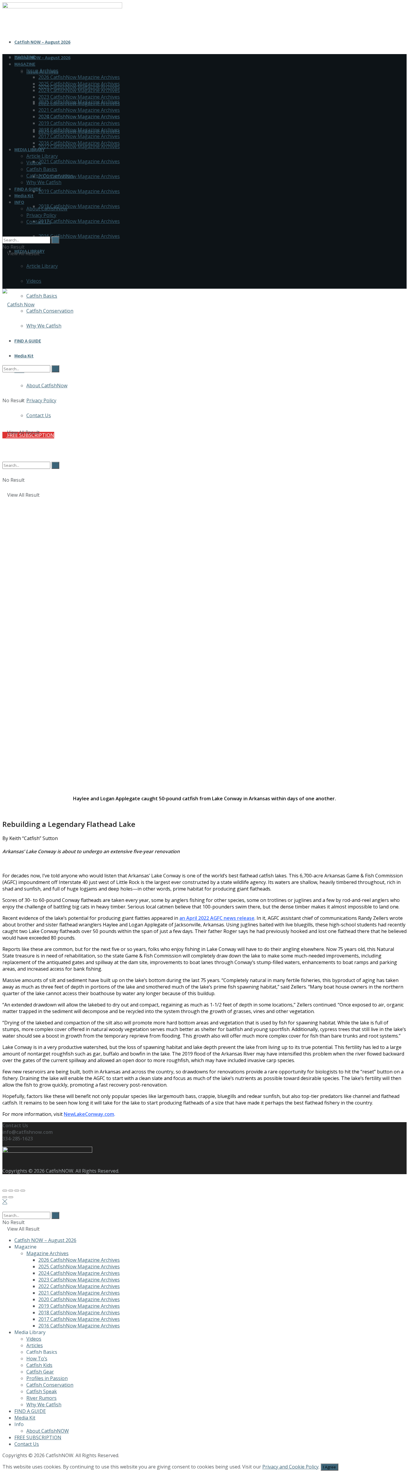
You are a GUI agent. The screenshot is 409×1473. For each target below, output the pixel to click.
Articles (34, 1345)
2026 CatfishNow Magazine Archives (79, 77)
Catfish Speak (41, 1391)
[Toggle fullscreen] (16, 1190)
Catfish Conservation (49, 311)
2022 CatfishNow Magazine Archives (79, 146)
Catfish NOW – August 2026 (42, 42)
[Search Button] (4, 233)
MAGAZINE (24, 64)
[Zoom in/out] (22, 1190)
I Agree (329, 1467)
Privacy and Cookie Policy (290, 1466)
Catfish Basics (41, 296)
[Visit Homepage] (18, 304)
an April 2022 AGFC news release (217, 918)
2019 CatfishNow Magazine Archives (79, 191)
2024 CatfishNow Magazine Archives (79, 90)
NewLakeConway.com (89, 1114)
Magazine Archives (47, 1253)
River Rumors (41, 1398)
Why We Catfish (43, 182)
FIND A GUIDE (27, 189)
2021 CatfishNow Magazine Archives (79, 161)
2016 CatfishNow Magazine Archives (79, 236)
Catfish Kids (39, 1365)
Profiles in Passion (47, 1378)
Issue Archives (42, 70)
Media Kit (24, 195)
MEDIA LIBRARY (29, 149)
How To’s (36, 1358)
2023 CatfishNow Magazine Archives (79, 97)
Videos (33, 281)
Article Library (42, 266)
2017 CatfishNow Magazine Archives (79, 221)
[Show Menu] (4, 272)
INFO (19, 202)
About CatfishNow (46, 208)
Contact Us (38, 221)
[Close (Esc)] (4, 1190)
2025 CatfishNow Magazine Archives (79, 83)
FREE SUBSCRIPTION (37, 1437)
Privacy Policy (41, 215)
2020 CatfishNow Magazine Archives (79, 176)
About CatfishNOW (47, 1431)
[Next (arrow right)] (10, 1197)
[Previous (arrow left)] (4, 1197)
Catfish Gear (40, 1371)
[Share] (10, 1190)
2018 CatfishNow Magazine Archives (79, 206)
